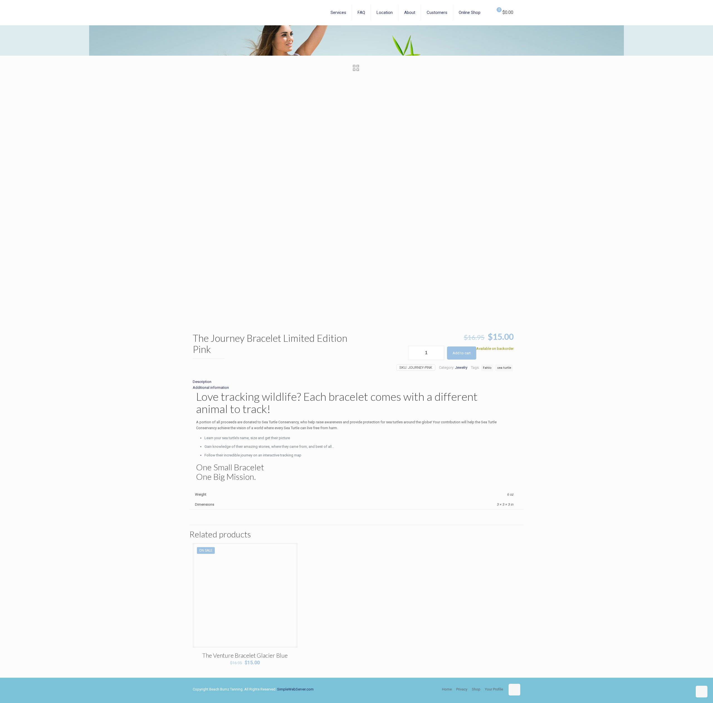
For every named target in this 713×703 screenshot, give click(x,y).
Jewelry (461, 367)
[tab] (353, 382)
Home (447, 689)
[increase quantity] (438, 353)
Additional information (211, 387)
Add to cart (462, 353)
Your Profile (494, 689)
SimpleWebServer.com (295, 689)
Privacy (461, 689)
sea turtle (504, 368)
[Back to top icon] (514, 689)
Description (202, 382)
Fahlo (487, 368)
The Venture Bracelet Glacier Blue (245, 655)
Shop (476, 689)
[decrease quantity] (414, 353)
